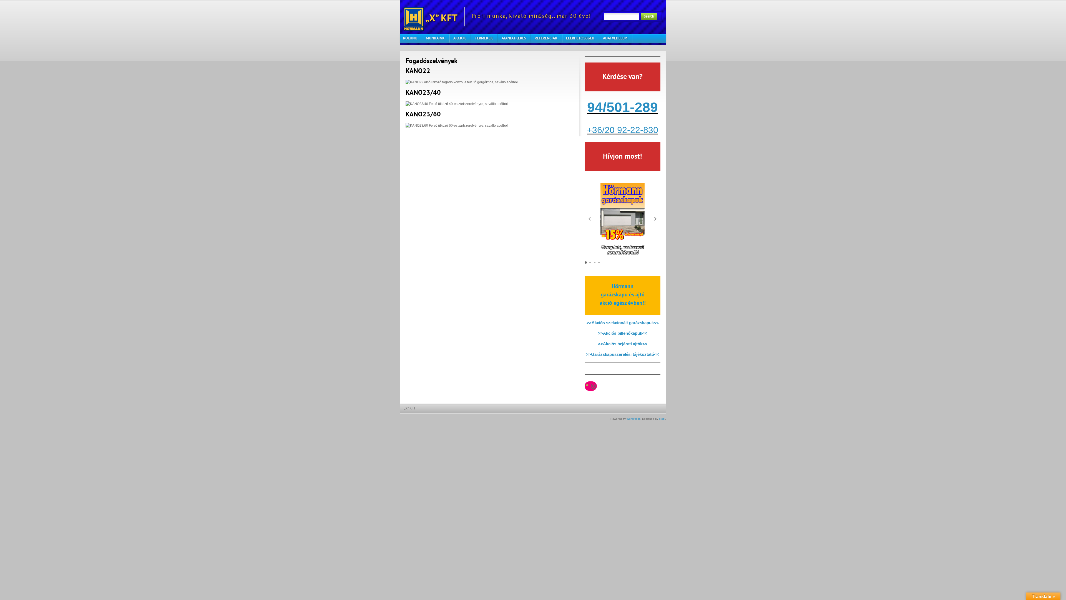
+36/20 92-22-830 (622, 130)
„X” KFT (440, 19)
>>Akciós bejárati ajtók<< (622, 343)
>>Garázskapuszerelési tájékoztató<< (622, 354)
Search (649, 16)
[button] (655, 218)
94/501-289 (622, 107)
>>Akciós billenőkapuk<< (622, 333)
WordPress (633, 418)
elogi (662, 418)
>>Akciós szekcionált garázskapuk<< (623, 322)
